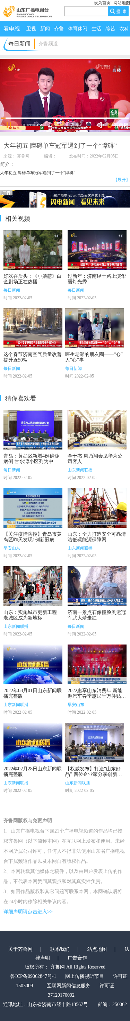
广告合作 (77, 958)
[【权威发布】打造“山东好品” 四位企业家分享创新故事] (94, 742)
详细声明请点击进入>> (28, 911)
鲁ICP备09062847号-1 (33, 976)
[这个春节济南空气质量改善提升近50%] (32, 328)
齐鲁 (59, 28)
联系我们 (60, 949)
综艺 (110, 28)
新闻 (45, 28)
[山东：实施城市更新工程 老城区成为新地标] (32, 586)
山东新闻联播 (80, 470)
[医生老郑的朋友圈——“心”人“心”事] (94, 328)
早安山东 (11, 548)
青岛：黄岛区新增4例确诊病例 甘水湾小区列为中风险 (31, 461)
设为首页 (102, 2)
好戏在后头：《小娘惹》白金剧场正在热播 (32, 279)
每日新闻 (11, 290)
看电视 (11, 29)
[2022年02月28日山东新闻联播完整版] (32, 742)
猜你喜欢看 (20, 398)
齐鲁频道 (48, 43)
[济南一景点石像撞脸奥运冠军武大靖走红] (97, 586)
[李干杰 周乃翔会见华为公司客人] (97, 429)
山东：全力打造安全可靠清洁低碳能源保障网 (97, 537)
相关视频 (17, 218)
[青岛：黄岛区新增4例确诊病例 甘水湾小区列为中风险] (32, 429)
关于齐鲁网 (20, 949)
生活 (96, 28)
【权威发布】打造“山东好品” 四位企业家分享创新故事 (93, 774)
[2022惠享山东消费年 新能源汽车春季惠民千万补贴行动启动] (97, 664)
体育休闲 (77, 28)
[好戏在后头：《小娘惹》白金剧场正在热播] (32, 250)
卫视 (31, 28)
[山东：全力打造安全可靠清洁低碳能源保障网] (97, 508)
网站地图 (121, 2)
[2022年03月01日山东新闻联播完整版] (32, 664)
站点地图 (97, 949)
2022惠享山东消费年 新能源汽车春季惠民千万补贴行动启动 (97, 696)
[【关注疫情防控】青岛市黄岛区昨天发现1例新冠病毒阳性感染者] (32, 508)
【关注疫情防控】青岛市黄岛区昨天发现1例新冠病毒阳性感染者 (32, 540)
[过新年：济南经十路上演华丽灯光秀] (97, 250)
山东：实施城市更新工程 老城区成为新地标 (30, 615)
